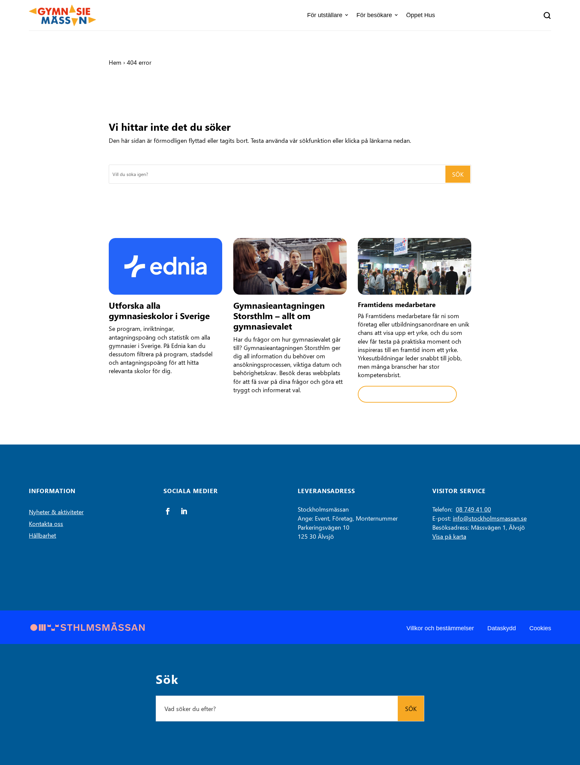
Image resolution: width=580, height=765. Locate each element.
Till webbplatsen (264, 409)
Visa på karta (449, 536)
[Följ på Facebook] (168, 511)
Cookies (540, 628)
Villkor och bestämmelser (440, 628)
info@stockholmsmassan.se (490, 518)
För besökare (374, 15)
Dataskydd (501, 628)
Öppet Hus (420, 15)
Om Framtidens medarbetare (407, 394)
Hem (115, 62)
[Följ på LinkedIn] (184, 511)
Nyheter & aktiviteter (56, 512)
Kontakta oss (46, 523)
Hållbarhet (42, 535)
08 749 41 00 (473, 509)
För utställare (324, 15)
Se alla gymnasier (141, 390)
